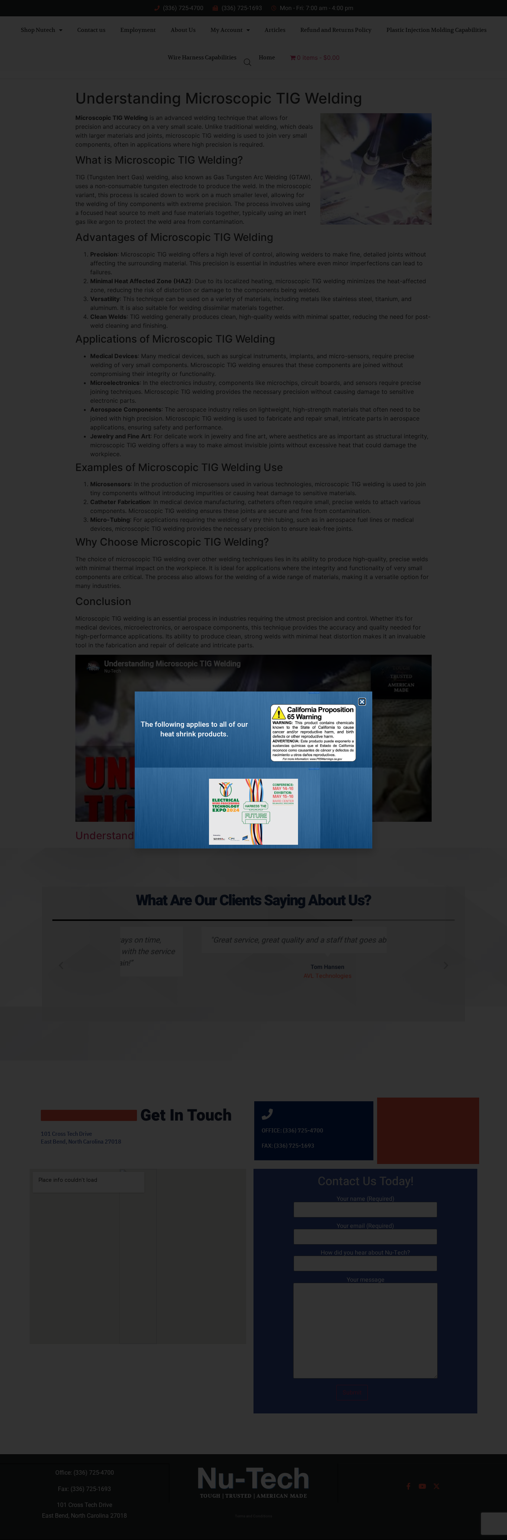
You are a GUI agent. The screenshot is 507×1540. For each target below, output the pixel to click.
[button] (362, 701)
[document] (253, 770)
